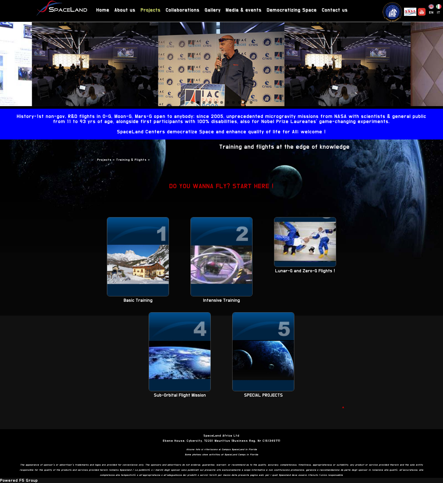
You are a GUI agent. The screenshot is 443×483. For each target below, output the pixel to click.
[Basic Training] (138, 295)
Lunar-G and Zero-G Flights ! (305, 271)
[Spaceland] (62, 9)
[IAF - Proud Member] (392, 12)
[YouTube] (422, 12)
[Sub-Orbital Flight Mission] (180, 390)
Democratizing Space (292, 10)
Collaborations (182, 10)
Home (102, 10)
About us (124, 10)
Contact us (335, 10)
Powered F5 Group (19, 480)
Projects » (106, 159)
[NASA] (410, 12)
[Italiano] (439, 8)
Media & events (243, 10)
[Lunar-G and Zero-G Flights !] (305, 266)
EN (431, 12)
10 (245, 102)
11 (251, 102)
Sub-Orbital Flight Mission (180, 395)
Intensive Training (221, 300)
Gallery (212, 10)
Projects (150, 10)
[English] (431, 8)
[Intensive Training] (221, 295)
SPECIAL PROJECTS (263, 395)
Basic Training (138, 300)
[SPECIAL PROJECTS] (263, 390)
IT (438, 12)
